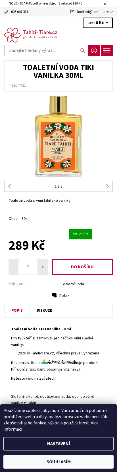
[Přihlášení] (94, 50)
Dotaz (64, 296)
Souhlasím (59, 462)
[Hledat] (82, 50)
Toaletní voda (72, 284)
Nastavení (58, 444)
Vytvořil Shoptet (61, 362)
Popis (17, 310)
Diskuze (44, 310)
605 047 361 (19, 11)
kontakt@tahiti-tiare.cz (95, 11)
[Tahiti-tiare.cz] (58, 35)
